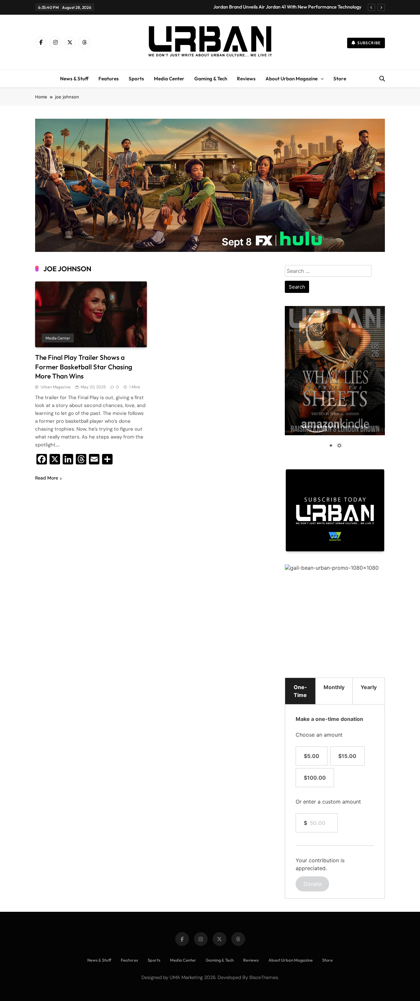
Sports (136, 78)
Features (108, 78)
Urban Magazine (56, 387)
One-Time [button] (300, 691)
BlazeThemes (263, 977)
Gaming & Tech (210, 78)
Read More (46, 478)
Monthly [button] (334, 687)
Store (339, 78)
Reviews (246, 78)
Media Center (169, 78)
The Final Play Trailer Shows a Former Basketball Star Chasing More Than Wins (83, 366)
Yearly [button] (369, 687)
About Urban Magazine (291, 78)
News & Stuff (74, 78)
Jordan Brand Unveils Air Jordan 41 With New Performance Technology (287, 7)
